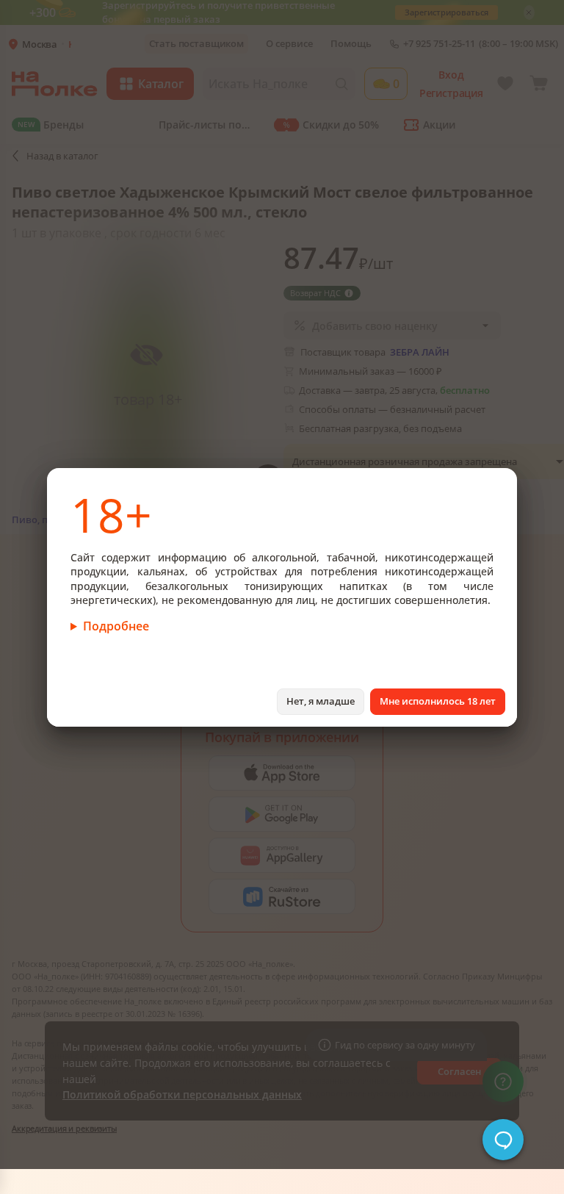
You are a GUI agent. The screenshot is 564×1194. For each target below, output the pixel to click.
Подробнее (116, 626)
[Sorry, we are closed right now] (503, 1139)
